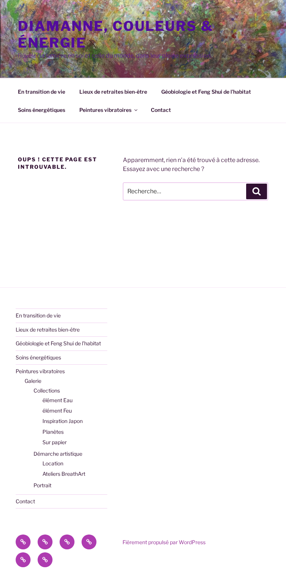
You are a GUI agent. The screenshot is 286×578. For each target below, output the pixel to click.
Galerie (33, 381)
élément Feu (57, 410)
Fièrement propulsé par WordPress (164, 542)
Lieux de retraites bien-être (113, 91)
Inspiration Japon (62, 421)
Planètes (53, 432)
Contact (161, 110)
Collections (47, 390)
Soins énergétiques (41, 110)
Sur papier (54, 442)
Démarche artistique (58, 454)
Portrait (42, 485)
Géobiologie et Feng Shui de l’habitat (206, 91)
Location (52, 463)
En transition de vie (41, 91)
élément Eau (57, 400)
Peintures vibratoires (105, 110)
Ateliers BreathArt (63, 474)
